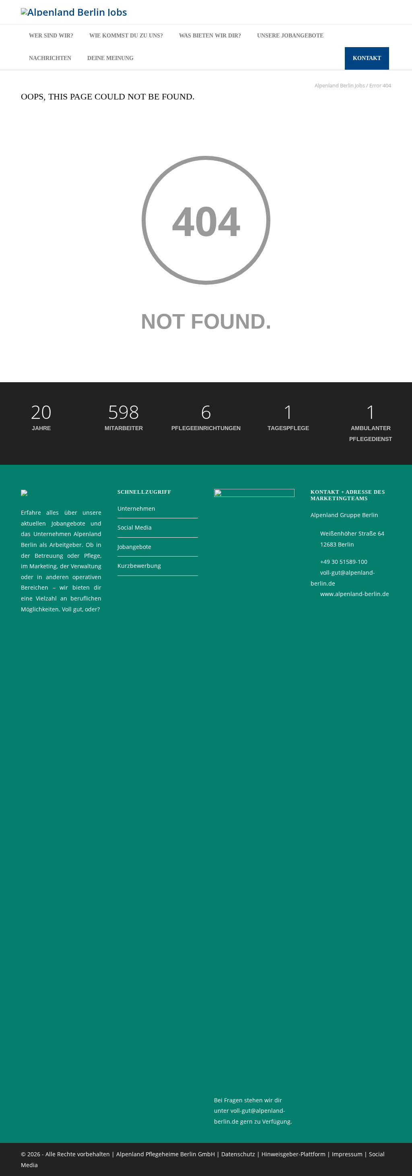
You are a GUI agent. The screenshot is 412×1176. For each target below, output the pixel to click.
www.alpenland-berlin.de (354, 594)
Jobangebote (134, 547)
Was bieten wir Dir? (210, 36)
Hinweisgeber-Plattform (293, 1154)
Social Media (134, 527)
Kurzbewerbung (139, 565)
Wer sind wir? (51, 36)
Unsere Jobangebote (290, 36)
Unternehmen (136, 508)
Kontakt (367, 58)
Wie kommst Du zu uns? (126, 36)
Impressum (347, 1154)
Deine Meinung (110, 58)
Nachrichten (50, 58)
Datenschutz (238, 1154)
